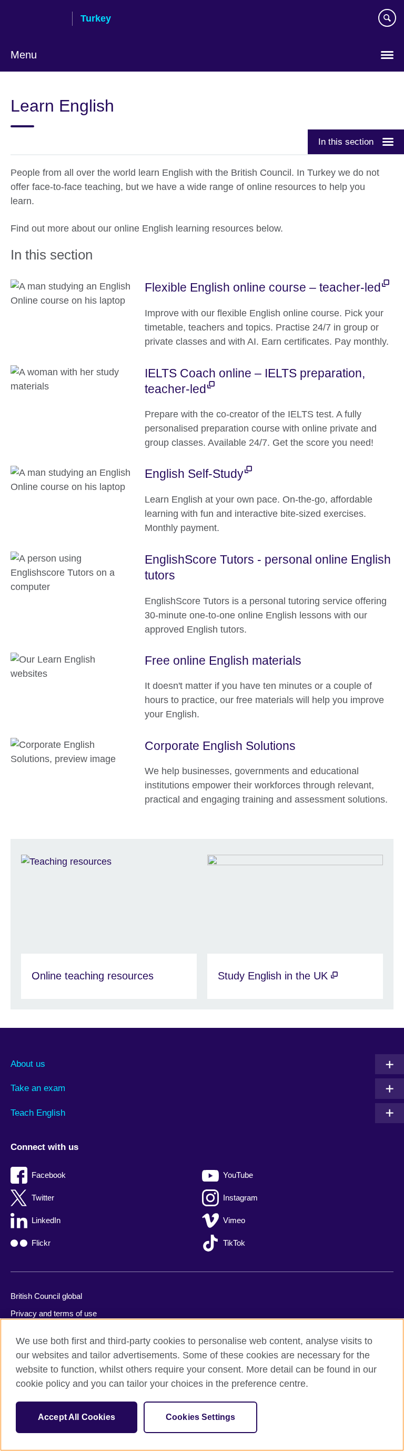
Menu (24, 55)
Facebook (49, 1174)
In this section (345, 141)
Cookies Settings (201, 1417)
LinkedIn (46, 1220)
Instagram (240, 1197)
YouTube (238, 1174)
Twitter (43, 1197)
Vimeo (234, 1220)
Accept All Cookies (76, 1417)
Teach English (38, 1113)
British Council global (46, 1296)
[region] (202, 1384)
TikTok (234, 1242)
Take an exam (38, 1088)
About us (28, 1064)
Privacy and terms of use (54, 1313)
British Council (37, 19)
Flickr (41, 1242)
